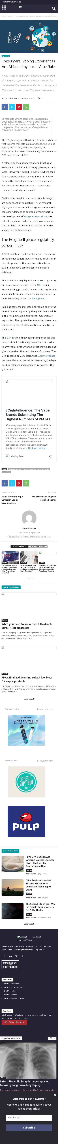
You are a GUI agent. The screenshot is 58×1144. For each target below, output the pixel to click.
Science (3, 1077)
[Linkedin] (11, 957)
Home (3, 16)
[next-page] (30, 578)
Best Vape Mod (10, 995)
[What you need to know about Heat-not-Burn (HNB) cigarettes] (29, 607)
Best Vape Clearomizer (14, 999)
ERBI (8, 338)
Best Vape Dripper (12, 984)
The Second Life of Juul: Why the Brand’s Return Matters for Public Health (40, 907)
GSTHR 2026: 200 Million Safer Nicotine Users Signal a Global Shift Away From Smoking (47, 568)
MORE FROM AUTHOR (38, 546)
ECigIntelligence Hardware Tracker (36, 469)
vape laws (6, 472)
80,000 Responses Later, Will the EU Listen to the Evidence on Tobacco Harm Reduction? (29, 568)
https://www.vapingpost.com (29, 533)
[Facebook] (5, 107)
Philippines (38, 299)
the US (47, 144)
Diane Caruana (15, 98)
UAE (39, 285)
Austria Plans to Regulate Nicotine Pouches (44, 498)
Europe (23, 563)
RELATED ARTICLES (19, 546)
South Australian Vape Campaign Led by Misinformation (12, 500)
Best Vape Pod (10, 991)
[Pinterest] (19, 107)
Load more (28, 699)
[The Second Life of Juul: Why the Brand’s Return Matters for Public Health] (13, 911)
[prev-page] (27, 578)
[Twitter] (12, 107)
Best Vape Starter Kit (13, 988)
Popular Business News (11, 587)
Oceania (4, 563)
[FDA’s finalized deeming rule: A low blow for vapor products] (29, 660)
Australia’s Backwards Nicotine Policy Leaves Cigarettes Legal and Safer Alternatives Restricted (9, 569)
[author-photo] (29, 517)
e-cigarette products (35, 217)
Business (10, 16)
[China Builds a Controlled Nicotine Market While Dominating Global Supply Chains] (13, 887)
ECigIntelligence (46, 356)
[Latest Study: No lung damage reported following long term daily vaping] (28, 1061)
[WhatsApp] (26, 107)
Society (42, 563)
